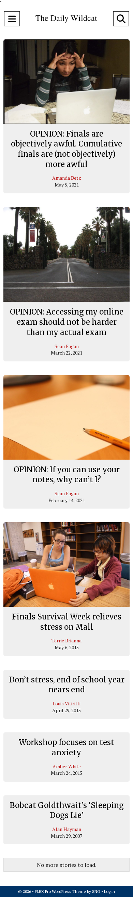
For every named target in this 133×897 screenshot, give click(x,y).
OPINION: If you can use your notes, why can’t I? (67, 475)
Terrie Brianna (66, 640)
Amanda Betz (66, 178)
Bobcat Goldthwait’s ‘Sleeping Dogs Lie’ (67, 810)
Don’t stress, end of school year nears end (66, 685)
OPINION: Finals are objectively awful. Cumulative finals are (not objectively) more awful (66, 149)
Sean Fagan (67, 346)
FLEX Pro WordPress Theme (60, 891)
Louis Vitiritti (66, 703)
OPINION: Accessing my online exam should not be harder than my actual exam (66, 322)
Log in (109, 891)
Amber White (67, 766)
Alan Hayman (66, 829)
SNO (96, 891)
